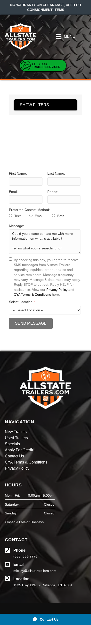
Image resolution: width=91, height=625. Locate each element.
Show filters (34, 105)
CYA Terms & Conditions (32, 294)
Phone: (52, 192)
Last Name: (56, 173)
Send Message (31, 323)
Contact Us (14, 456)
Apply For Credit (19, 450)
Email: (13, 192)
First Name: (18, 173)
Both (60, 216)
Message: (16, 226)
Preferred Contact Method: (29, 210)
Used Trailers (16, 438)
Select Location (22, 302)
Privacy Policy (56, 290)
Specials (12, 444)
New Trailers (16, 432)
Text (17, 216)
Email (38, 216)
